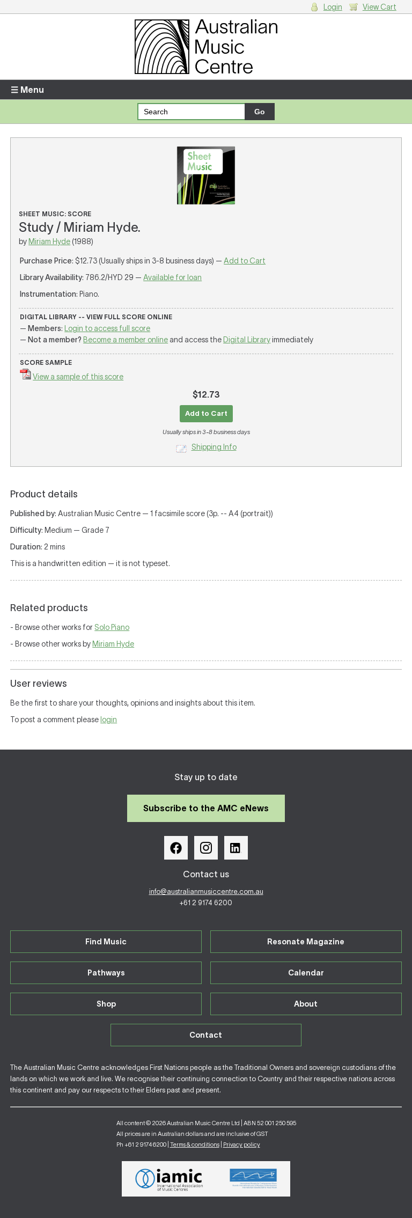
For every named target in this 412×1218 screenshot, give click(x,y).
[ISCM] (253, 1178)
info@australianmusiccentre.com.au (206, 891)
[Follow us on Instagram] (206, 848)
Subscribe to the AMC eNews (206, 808)
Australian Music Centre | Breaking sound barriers (206, 46)
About (306, 1004)
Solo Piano (111, 627)
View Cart (379, 7)
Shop (106, 1004)
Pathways (106, 972)
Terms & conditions (194, 1144)
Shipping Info (214, 447)
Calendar (306, 972)
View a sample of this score (78, 376)
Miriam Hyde (49, 241)
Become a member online (125, 339)
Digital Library (246, 339)
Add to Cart (245, 260)
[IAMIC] (169, 1178)
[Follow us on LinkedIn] (236, 848)
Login (332, 7)
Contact (205, 1035)
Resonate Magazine (305, 941)
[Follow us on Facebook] (176, 848)
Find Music (106, 941)
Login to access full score (107, 328)
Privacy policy (241, 1144)
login (108, 719)
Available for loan (172, 277)
